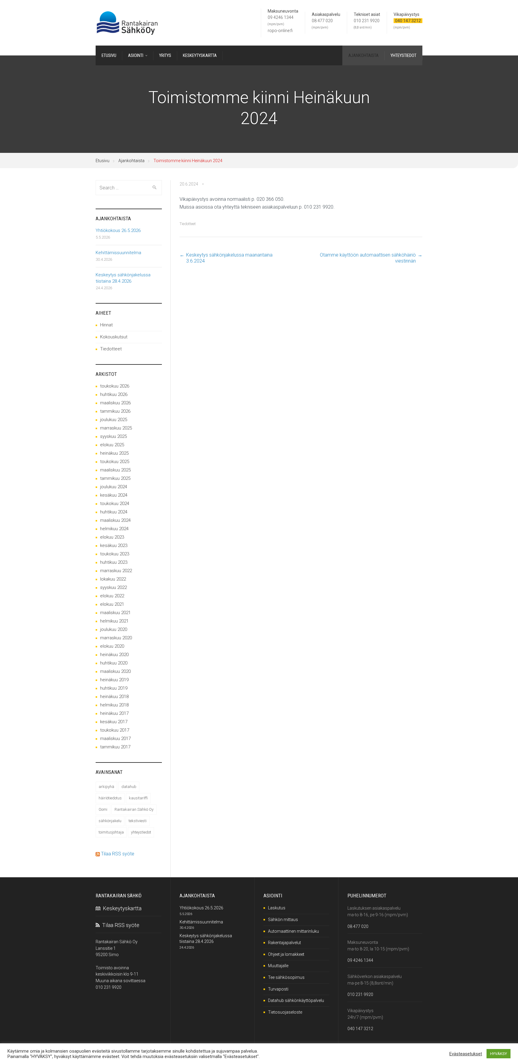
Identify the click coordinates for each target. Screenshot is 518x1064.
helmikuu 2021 (114, 621)
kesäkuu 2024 (113, 495)
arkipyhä (106, 786)
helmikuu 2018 (114, 705)
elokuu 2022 (112, 596)
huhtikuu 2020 (113, 663)
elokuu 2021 (112, 604)
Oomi (103, 809)
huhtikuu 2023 (113, 562)
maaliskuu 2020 (115, 671)
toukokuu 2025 (114, 461)
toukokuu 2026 (114, 386)
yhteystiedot (141, 832)
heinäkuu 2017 (114, 713)
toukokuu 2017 (114, 730)
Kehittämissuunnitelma (118, 252)
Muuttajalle (278, 965)
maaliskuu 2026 (115, 403)
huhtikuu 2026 (113, 394)
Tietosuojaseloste (285, 1012)
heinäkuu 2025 (114, 453)
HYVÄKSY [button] (498, 1053)
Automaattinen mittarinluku (293, 931)
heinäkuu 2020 (114, 654)
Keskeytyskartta (120, 908)
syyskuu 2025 (113, 436)
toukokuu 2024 (114, 503)
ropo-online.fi (280, 30)
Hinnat (106, 325)
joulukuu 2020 (113, 629)
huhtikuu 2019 (113, 688)
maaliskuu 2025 (115, 470)
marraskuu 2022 (116, 570)
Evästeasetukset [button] (465, 1054)
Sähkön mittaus (283, 919)
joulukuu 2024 (113, 486)
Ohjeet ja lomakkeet (286, 954)
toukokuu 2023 (114, 554)
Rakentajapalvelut (284, 942)
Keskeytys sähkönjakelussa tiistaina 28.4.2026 (123, 278)
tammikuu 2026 (115, 411)
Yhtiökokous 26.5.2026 (118, 230)
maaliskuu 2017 (115, 738)
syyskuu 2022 (113, 587)
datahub (128, 786)
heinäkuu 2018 (114, 696)
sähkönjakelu (110, 821)
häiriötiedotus (110, 798)
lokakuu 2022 (113, 579)
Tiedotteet (188, 223)
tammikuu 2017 (115, 747)
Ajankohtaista (131, 160)
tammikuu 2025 (115, 478)
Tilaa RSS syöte (117, 854)
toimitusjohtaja (111, 832)
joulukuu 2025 (113, 419)
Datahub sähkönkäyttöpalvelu (296, 1000)
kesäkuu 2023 (113, 545)
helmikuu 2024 (114, 528)
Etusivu (102, 160)
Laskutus (276, 907)
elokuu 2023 (112, 537)
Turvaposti (278, 989)
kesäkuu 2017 (113, 721)
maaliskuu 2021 (115, 612)
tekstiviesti (138, 821)
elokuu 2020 (112, 646)
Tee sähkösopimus (286, 977)
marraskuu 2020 (116, 637)
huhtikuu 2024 (113, 512)
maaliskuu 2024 (115, 520)
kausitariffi (138, 798)
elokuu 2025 (112, 444)
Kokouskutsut (113, 337)
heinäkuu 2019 (114, 679)
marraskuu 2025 (116, 428)
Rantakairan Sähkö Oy (134, 809)
